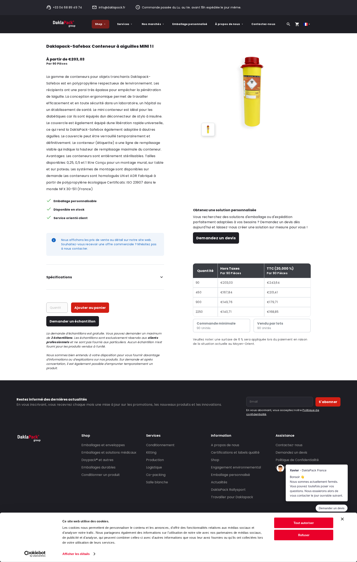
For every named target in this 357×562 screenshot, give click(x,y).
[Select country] (307, 24)
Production (155, 460)
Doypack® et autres (97, 460)
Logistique (154, 467)
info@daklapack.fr (112, 7)
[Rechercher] (288, 24)
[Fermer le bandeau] (342, 519)
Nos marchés (151, 24)
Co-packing (155, 474)
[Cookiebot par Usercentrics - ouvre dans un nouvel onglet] (35, 554)
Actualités (219, 482)
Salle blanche (157, 482)
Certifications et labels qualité (235, 452)
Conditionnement (160, 445)
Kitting (151, 452)
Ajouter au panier (90, 307)
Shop (98, 24)
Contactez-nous (263, 24)
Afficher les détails (76, 554)
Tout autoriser (304, 523)
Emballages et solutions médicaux (108, 452)
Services (123, 24)
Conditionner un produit (100, 474)
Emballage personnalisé (189, 24)
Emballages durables (98, 467)
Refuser (303, 535)
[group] (208, 129)
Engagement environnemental (236, 467)
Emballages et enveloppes (103, 445)
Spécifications (59, 277)
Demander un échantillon (73, 321)
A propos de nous (225, 445)
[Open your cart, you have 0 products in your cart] (297, 24)
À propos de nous (227, 24)
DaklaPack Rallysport (228, 489)
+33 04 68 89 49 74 (67, 7)
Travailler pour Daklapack (232, 497)
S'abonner (328, 402)
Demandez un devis (216, 238)
